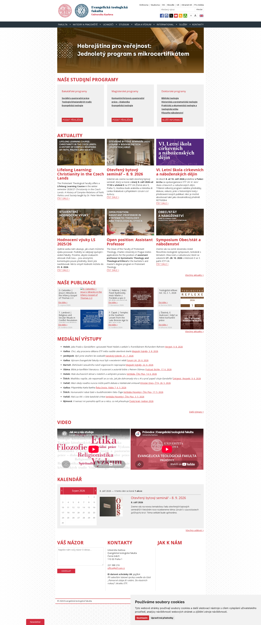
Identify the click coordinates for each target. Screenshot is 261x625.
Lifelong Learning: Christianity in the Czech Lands (80, 174)
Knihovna (144, 4)
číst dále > (63, 198)
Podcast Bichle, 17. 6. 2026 (158, 369)
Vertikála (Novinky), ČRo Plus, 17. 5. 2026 (143, 392)
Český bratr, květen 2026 (141, 401)
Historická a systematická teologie (179, 102)
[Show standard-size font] (191, 15)
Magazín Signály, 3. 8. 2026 (145, 351)
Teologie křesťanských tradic (77, 102)
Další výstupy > (196, 411)
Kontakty (197, 24)
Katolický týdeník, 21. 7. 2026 (119, 355)
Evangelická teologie (72, 105)
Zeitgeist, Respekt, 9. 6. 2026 (187, 378)
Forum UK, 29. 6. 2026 (137, 360)
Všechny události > (195, 530)
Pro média (199, 4)
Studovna (155, 4)
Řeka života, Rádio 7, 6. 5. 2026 (111, 387)
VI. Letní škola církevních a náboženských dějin (180, 171)
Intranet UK (187, 4)
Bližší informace (172, 119)
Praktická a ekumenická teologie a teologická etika (179, 107)
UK (178, 4)
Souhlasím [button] (142, 618)
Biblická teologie (170, 98)
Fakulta (62, 24)
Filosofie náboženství (172, 112)
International (165, 24)
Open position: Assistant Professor (130, 241)
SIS (163, 4)
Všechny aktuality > (194, 275)
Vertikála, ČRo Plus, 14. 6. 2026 (142, 374)
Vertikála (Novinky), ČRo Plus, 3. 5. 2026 (125, 396)
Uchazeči (108, 24)
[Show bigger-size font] (195, 15)
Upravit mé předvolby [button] (162, 618)
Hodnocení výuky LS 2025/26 (76, 241)
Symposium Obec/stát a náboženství (178, 241)
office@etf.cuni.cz (116, 568)
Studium (124, 24)
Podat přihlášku (72, 119)
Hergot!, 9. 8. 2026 (174, 346)
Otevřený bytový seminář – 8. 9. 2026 (125, 171)
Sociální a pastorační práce (75, 98)
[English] (201, 15)
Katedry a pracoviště (85, 24)
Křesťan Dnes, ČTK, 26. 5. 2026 (155, 383)
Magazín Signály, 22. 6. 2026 (139, 364)
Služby (183, 24)
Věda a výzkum (143, 24)
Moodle (170, 4)
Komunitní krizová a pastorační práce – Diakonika (128, 100)
